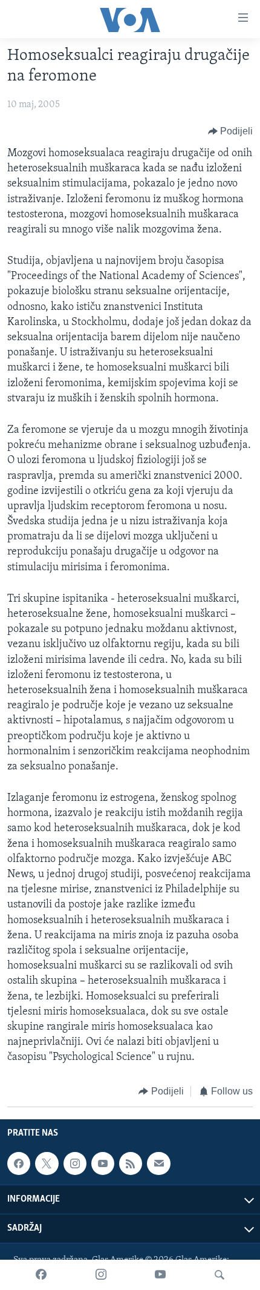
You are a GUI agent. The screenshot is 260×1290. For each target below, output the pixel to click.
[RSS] (130, 1163)
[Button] (230, 131)
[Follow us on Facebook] (18, 1163)
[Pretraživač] (219, 1275)
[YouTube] (160, 1275)
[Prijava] (158, 1163)
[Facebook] (41, 1275)
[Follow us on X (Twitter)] (46, 1163)
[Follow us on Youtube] (102, 1163)
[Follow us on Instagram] (74, 1163)
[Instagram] (101, 1275)
